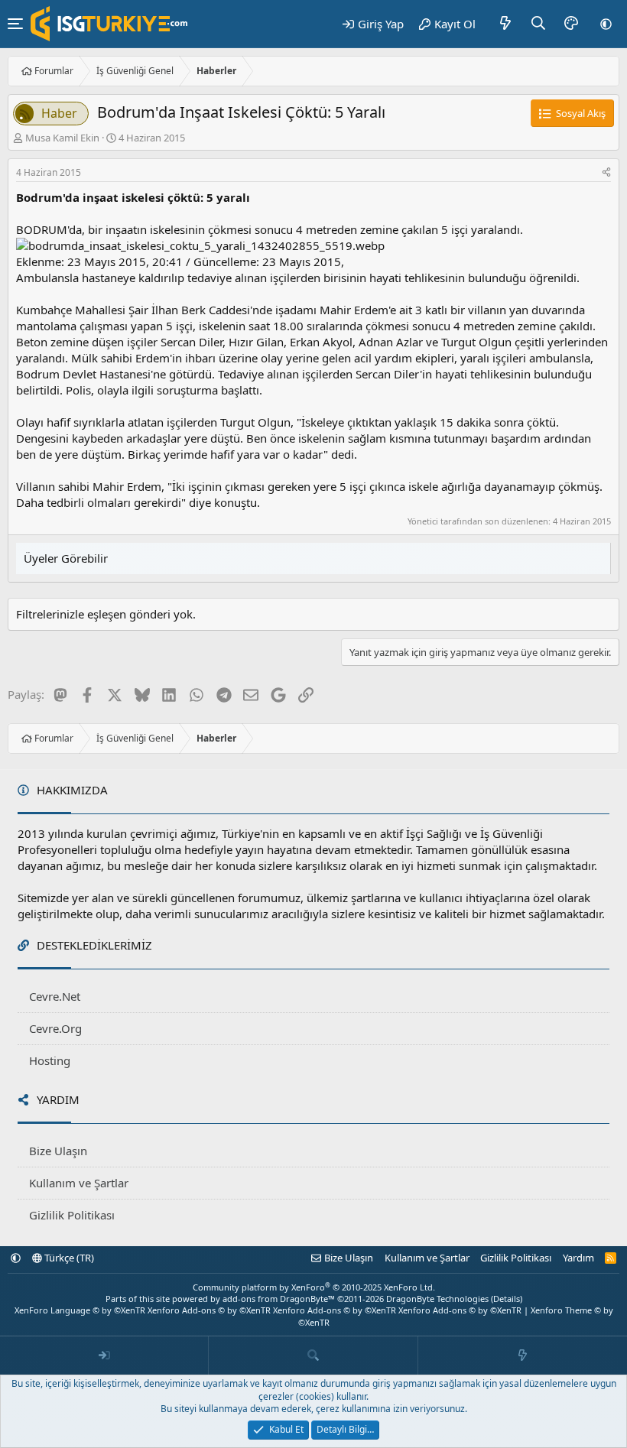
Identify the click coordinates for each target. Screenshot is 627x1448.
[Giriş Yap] (104, 1355)
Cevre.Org (55, 1028)
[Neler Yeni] (505, 23)
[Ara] (538, 23)
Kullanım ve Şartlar (78, 1182)
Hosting (49, 1060)
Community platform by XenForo (314, 1287)
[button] (606, 23)
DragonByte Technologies (437, 1298)
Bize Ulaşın (58, 1150)
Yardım (578, 1258)
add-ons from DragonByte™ (279, 1298)
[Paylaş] (606, 173)
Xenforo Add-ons (209, 1310)
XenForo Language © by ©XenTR (80, 1310)
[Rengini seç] (571, 23)
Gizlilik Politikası (72, 1214)
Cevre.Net (54, 996)
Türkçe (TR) (68, 1258)
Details (506, 1298)
